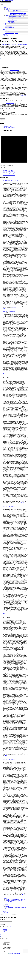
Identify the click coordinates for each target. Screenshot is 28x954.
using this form (23, 95)
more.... (4, 308)
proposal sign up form (9, 103)
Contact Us (5, 34)
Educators (7, 24)
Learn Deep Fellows (9, 901)
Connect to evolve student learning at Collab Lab (15, 899)
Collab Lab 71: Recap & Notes (9, 759)
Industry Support (8, 26)
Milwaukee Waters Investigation (14, 11)
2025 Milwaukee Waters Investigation (18, 13)
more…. (14, 307)
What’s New (5, 35)
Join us (4, 905)
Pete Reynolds (4, 44)
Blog (9, 44)
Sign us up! (3, 119)
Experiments (7, 15)
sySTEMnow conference (14, 70)
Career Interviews (11, 22)
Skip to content (3, 934)
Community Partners (9, 27)
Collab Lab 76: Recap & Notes (9, 171)
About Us (5, 29)
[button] (0, 936)
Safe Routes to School (12, 20)
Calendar (4, 28)
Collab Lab (7, 8)
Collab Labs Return (7, 126)
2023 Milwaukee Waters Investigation (18, 14)
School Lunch (11, 21)
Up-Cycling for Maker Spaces (14, 18)
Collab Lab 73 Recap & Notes (9, 175)
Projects (6, 9)
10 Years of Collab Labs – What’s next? (11, 170)
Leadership (7, 31)
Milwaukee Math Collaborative (14, 10)
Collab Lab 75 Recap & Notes (9, 172)
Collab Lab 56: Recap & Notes (10, 127)
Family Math (10, 17)
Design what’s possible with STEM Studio (14, 900)
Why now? (7, 30)
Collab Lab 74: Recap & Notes (9, 173)
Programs (5, 7)
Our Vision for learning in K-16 (11, 33)
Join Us (4, 23)
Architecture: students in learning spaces (16, 16)
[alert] (14, 149)
